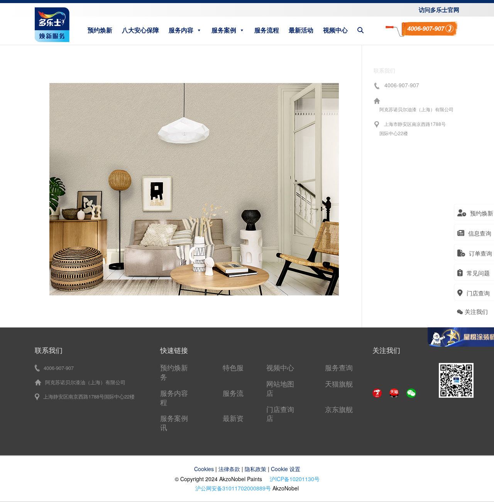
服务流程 (266, 29)
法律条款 (229, 469)
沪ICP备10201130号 (295, 479)
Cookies (204, 469)
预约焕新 (100, 29)
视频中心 (335, 29)
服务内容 (181, 29)
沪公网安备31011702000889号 (233, 488)
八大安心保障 (140, 29)
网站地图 (280, 383)
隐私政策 (255, 469)
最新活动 (301, 29)
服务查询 (339, 367)
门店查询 (280, 409)
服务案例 (223, 29)
